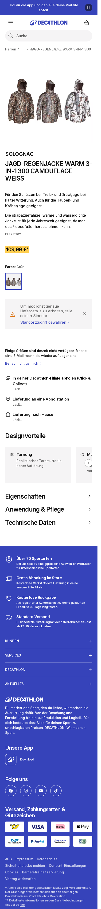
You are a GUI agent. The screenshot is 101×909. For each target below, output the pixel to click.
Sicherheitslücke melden (25, 866)
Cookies (11, 872)
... (23, 49)
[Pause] (88, 7)
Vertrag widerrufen (20, 879)
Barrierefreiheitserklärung (43, 872)
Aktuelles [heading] (14, 684)
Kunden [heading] (12, 641)
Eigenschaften (25, 496)
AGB (8, 859)
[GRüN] (13, 281)
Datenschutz (47, 859)
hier (22, 904)
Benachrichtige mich (22, 363)
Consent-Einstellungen (67, 866)
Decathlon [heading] (15, 670)
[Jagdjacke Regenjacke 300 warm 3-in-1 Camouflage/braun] (49, 99)
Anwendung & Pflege (34, 509)
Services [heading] (13, 655)
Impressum (24, 859)
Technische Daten (30, 522)
